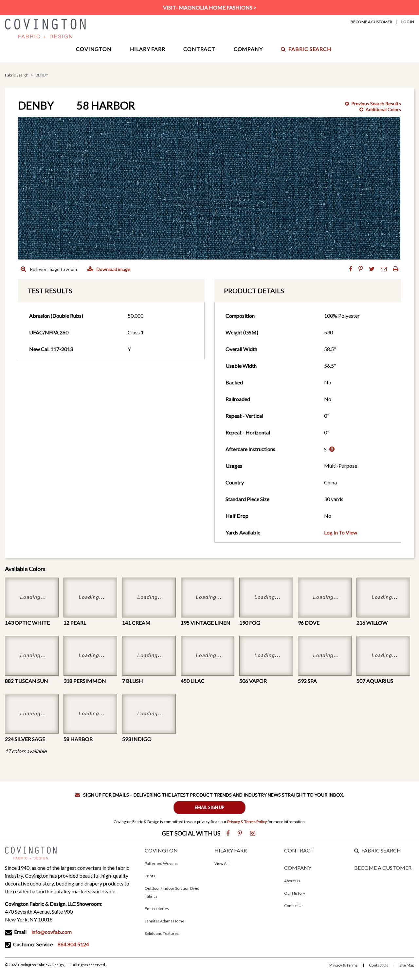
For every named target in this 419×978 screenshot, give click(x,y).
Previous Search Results (376, 103)
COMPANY (297, 868)
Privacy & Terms (343, 965)
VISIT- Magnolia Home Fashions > (209, 7)
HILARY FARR (230, 850)
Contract (199, 49)
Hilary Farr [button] (147, 49)
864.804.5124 (73, 944)
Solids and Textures (162, 933)
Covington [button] (93, 49)
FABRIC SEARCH (381, 850)
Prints (150, 875)
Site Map (406, 965)
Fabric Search (309, 49)
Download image (113, 269)
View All (221, 863)
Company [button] (248, 49)
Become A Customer (371, 21)
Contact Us (293, 905)
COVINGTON (161, 850)
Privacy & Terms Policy (247, 821)
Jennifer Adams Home (164, 921)
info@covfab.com (51, 932)
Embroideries (157, 908)
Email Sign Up (210, 807)
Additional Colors (383, 109)
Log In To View (340, 532)
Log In (407, 21)
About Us (292, 880)
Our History (294, 893)
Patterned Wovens (161, 863)
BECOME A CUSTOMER (382, 868)
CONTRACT (299, 850)
